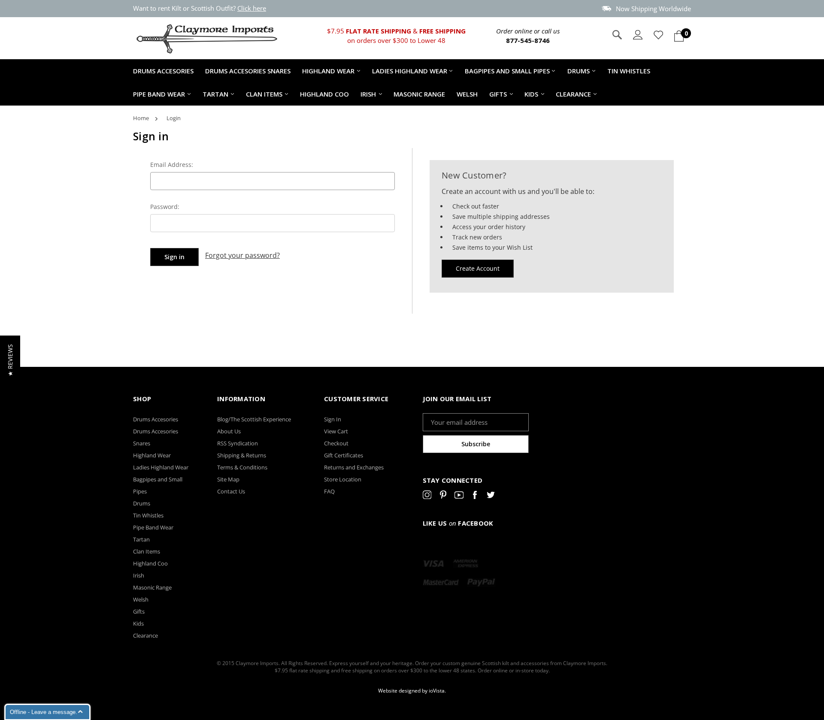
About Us (229, 431)
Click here (251, 8)
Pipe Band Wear (159, 94)
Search (617, 34)
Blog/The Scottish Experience (254, 419)
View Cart (336, 431)
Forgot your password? (242, 255)
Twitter (490, 496)
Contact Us (231, 491)
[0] (679, 36)
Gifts (498, 94)
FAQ (329, 491)
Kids (531, 94)
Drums (578, 71)
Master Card (441, 582)
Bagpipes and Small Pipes (507, 71)
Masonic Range (419, 94)
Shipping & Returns (241, 455)
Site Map (228, 479)
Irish (368, 94)
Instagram (427, 496)
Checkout (336, 443)
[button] (10, 360)
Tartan (215, 94)
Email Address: (171, 164)
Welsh (467, 94)
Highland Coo (324, 94)
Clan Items (264, 94)
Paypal (481, 582)
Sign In (332, 419)
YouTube (459, 496)
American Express (466, 563)
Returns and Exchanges (354, 467)
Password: (164, 207)
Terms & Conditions (242, 467)
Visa (433, 563)
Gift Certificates (343, 455)
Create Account (478, 268)
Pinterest (443, 496)
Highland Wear (328, 71)
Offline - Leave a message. (43, 712)
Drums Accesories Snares (248, 71)
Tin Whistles (628, 71)
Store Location (342, 479)
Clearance (573, 94)
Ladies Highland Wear (409, 71)
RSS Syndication (237, 443)
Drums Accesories (163, 71)
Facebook (474, 496)
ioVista (437, 690)
